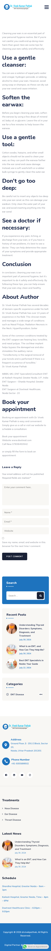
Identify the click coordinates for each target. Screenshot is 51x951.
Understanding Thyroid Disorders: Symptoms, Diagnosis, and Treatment (31, 630)
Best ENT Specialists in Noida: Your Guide (31, 662)
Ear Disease (11, 814)
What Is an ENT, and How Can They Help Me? (31, 648)
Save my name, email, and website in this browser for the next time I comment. (23, 544)
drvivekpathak (29, 932)
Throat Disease (13, 820)
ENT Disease (17, 694)
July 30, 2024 (25, 639)
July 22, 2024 (25, 668)
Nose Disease (12, 808)
